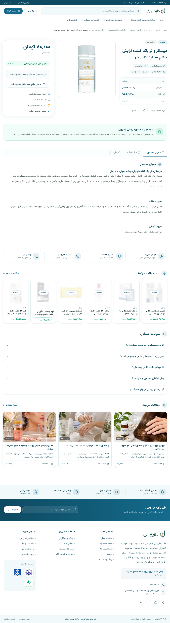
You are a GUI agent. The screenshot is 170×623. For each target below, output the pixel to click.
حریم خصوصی (24, 619)
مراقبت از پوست (136, 30)
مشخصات (132, 152)
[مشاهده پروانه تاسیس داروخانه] (29, 583)
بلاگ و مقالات (105, 559)
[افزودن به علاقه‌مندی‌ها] (145, 283)
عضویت (14, 510)
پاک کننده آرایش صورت (117, 30)
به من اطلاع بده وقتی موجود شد (26, 84)
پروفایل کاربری (27, 549)
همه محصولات (105, 543)
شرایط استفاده (9, 619)
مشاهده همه (12, 273)
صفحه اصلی (106, 538)
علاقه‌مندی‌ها (28, 543)
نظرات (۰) (113, 152)
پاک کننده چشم (97, 30)
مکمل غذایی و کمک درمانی (142, 20)
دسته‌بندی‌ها (106, 549)
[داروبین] (156, 11)
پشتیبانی (7, 2)
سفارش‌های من (26, 538)
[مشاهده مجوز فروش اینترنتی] (17, 572)
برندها (109, 554)
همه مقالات (11, 405)
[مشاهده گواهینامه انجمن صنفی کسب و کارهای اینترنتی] (29, 572)
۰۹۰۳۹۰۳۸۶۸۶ (157, 2)
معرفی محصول (154, 152)
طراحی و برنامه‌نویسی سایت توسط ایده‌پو (80, 619)
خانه (162, 20)
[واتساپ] (156, 603)
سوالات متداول (66, 549)
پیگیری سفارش (23, 2)
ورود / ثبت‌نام (27, 554)
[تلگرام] (163, 603)
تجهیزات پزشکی (91, 20)
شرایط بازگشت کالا (64, 554)
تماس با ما (72, 20)
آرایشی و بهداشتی (114, 20)
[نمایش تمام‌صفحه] (63, 45)
